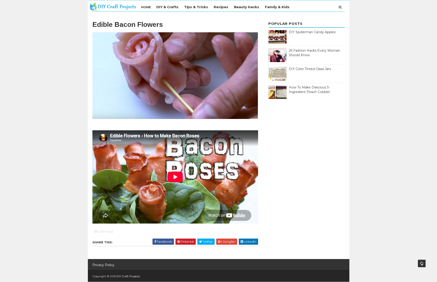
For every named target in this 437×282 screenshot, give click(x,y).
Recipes (221, 7)
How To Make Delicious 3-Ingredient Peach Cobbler (309, 89)
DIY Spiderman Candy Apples (312, 32)
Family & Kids (277, 7)
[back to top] (422, 263)
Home (146, 7)
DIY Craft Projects (128, 276)
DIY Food (106, 231)
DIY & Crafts (167, 7)
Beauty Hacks (246, 7)
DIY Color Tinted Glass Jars (310, 69)
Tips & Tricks (196, 7)
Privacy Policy (103, 265)
